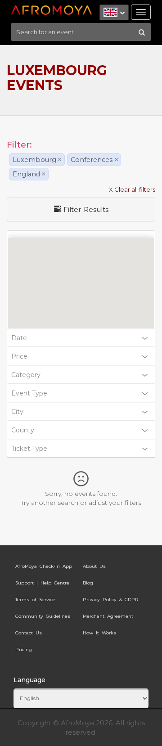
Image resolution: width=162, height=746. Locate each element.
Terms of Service (35, 599)
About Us (94, 566)
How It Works (99, 633)
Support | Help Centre (42, 583)
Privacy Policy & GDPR (111, 599)
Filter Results (84, 209)
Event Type (29, 393)
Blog (88, 583)
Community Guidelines (42, 616)
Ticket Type (29, 449)
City (17, 412)
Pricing (23, 649)
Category (25, 375)
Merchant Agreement (108, 616)
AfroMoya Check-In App (43, 566)
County (22, 430)
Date (19, 338)
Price (19, 356)
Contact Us (28, 633)
